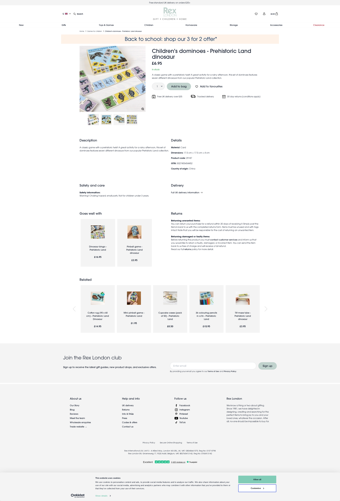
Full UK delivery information (185, 192)
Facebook (184, 405)
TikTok (182, 422)
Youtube (183, 418)
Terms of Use (213, 371)
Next (266, 309)
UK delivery (128, 405)
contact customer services (223, 239)
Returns (125, 409)
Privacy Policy (230, 371)
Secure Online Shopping (171, 442)
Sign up (267, 365)
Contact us (127, 426)
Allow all (257, 479)
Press (124, 418)
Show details (101, 496)
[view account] (264, 13)
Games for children (94, 31)
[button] (78, 13)
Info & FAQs (128, 413)
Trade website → (78, 426)
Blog (72, 409)
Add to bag (179, 86)
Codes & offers (129, 422)
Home (82, 31)
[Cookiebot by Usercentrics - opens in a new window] (77, 496)
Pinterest (183, 413)
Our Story (74, 405)
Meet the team (77, 418)
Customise (256, 488)
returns (187, 249)
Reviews (74, 413)
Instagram (184, 409)
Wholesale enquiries (80, 422)
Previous (74, 309)
